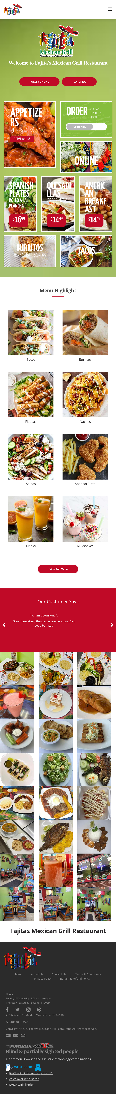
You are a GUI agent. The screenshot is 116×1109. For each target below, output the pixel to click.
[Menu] (110, 9)
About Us (37, 974)
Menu (18, 974)
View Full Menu (59, 569)
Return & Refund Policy (75, 978)
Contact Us (59, 974)
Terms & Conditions (88, 974)
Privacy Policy (43, 978)
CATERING (80, 81)
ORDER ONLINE (40, 81)
